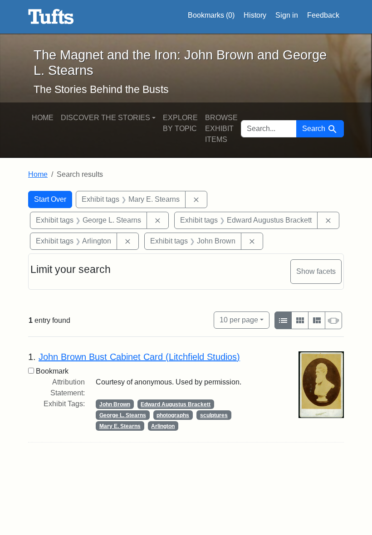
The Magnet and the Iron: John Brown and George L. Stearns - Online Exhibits (51, 16)
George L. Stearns (122, 415)
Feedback (323, 15)
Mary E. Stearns (120, 426)
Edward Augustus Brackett (175, 404)
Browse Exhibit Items (221, 128)
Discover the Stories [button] (105, 118)
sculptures (214, 415)
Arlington (163, 426)
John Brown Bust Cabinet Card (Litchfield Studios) (139, 357)
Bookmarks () (211, 15)
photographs (173, 415)
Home (43, 118)
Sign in (286, 15)
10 (239, 320)
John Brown (114, 404)
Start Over (50, 199)
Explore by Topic (180, 123)
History (255, 15)
